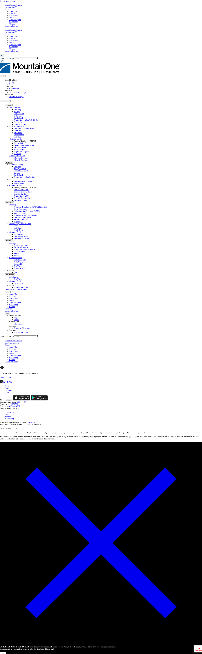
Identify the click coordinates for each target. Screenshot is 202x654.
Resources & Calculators (23, 238)
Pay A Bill (18, 264)
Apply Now (18, 222)
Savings (17, 112)
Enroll (11, 84)
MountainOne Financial (13, 5)
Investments (10, 275)
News (11, 18)
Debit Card (18, 116)
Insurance (9, 241)
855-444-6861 (22, 402)
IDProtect (17, 154)
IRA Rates (18, 133)
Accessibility (9, 419)
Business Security (20, 200)
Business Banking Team (23, 192)
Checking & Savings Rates (24, 128)
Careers (12, 24)
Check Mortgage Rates (22, 217)
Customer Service (11, 26)
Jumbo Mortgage (20, 213)
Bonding (17, 253)
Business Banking (16, 165)
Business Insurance (21, 247)
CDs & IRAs (19, 114)
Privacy (7, 414)
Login (11, 82)
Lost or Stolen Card (21, 143)
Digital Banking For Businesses (25, 177)
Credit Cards (18, 118)
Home (2, 377)
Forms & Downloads (17, 156)
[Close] (101, 643)
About (7, 9)
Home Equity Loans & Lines (20, 224)
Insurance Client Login (17, 92)
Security (8, 416)
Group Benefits (19, 251)
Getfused (32, 422)
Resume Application (21, 219)
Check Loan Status (21, 236)
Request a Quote (20, 260)
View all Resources (21, 160)
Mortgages (9, 202)
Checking (17, 110)
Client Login (14, 88)
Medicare (17, 256)
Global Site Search (7, 59)
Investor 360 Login (16, 97)
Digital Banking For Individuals (26, 120)
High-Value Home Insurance (24, 249)
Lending (17, 173)
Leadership (13, 15)
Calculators (18, 137)
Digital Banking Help (22, 152)
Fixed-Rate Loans (20, 209)
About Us (13, 11)
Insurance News (20, 268)
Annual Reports (15, 20)
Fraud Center (19, 149)
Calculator (18, 228)
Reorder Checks (20, 147)
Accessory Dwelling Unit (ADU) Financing (30, 207)
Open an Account (20, 124)
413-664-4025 (14, 406)
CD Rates (17, 131)
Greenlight (18, 122)
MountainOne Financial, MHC (16, 290)
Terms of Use (10, 412)
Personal (9, 105)
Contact (9, 377)
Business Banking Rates (23, 181)
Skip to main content (7, 1)
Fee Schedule (19, 135)
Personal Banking (15, 107)
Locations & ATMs (12, 7)
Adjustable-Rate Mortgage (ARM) (27, 211)
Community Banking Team (24, 145)
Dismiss (3, 653)
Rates (11, 179)
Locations (8, 309)
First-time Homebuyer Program (25, 215)
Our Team (18, 266)
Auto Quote (18, 262)
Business (9, 162)
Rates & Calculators (16, 126)
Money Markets (20, 169)
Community (13, 22)
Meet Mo (12, 13)
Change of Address (21, 158)
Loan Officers (19, 234)
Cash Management (21, 171)
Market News (19, 283)
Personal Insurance (21, 245)
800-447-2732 (13, 404)
